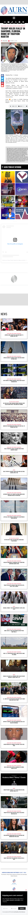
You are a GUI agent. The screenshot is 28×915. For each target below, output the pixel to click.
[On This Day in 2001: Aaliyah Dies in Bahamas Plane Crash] (14, 529)
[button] (2, 75)
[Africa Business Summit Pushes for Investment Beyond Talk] (14, 347)
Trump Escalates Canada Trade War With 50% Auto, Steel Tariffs (14, 585)
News (11, 26)
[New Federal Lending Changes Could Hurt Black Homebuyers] (14, 370)
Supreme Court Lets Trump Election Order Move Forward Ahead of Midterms (14, 494)
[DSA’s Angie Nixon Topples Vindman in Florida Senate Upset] (14, 757)
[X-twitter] (15, 22)
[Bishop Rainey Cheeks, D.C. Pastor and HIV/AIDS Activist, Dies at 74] (14, 779)
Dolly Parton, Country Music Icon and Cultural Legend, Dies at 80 (14, 472)
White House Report (19, 26)
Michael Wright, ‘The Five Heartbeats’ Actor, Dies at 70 (14, 608)
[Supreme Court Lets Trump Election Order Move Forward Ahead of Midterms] (14, 484)
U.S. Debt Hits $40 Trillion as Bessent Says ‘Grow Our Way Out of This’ (14, 699)
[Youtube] (8, 22)
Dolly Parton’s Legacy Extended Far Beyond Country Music (14, 449)
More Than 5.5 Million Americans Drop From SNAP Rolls (14, 631)
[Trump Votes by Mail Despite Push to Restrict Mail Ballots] (14, 802)
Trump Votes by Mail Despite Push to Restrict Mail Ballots (14, 813)
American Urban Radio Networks (10, 260)
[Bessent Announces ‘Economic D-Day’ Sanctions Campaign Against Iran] (14, 552)
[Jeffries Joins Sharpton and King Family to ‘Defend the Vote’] (14, 325)
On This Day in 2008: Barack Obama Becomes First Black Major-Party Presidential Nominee (14, 403)
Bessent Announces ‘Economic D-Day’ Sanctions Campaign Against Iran (14, 563)
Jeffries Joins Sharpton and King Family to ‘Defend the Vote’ (14, 335)
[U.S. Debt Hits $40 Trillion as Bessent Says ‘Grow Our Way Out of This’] (14, 688)
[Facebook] (19, 22)
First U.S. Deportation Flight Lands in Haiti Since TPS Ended (14, 654)
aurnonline (22, 260)
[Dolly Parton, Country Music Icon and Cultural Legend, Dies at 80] (14, 461)
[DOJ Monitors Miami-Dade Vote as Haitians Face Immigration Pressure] (14, 825)
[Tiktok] (12, 22)
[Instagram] (4, 22)
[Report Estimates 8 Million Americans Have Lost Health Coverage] (14, 711)
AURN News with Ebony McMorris (14, 333)
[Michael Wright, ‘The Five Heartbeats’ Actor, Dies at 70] (14, 597)
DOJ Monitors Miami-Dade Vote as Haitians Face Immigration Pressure (14, 836)
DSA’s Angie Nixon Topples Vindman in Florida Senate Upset (14, 767)
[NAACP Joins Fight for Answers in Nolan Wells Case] (14, 848)
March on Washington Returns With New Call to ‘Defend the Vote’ (14, 426)
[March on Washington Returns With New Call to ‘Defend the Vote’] (14, 416)
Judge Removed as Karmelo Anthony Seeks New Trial (14, 745)
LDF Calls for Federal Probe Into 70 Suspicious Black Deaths (14, 517)
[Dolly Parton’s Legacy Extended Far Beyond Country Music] (14, 438)
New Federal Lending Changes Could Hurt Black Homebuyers (14, 381)
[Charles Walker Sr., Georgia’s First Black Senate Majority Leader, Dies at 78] (14, 666)
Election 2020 (5, 26)
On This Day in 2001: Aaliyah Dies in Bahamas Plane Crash (14, 540)
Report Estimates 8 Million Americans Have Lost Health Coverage (14, 722)
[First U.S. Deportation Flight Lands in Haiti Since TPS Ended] (14, 643)
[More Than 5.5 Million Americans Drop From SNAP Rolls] (14, 620)
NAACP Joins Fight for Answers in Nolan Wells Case (14, 858)
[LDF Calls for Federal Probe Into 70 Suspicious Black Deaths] (14, 507)
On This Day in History (14, 401)
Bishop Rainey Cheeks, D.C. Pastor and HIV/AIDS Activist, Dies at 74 (14, 790)
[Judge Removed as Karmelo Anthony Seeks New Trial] (14, 734)
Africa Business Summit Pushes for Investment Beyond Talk (14, 358)
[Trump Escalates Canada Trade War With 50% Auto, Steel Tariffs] (14, 575)
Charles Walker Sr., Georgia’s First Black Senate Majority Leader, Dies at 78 (14, 676)
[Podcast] (23, 22)
